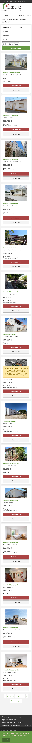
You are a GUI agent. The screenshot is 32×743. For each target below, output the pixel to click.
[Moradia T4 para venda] (16, 193)
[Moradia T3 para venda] (16, 454)
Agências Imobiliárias (9, 720)
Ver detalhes (16, 90)
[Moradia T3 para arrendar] (16, 62)
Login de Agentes (26, 725)
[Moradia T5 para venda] (16, 493)
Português (22, 15)
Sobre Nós (13, 1)
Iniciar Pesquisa (16, 48)
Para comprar (6, 717)
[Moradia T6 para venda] (16, 281)
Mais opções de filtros (10, 44)
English (28, 15)
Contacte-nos (21, 1)
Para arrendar (17, 717)
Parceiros (5, 1)
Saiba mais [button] (23, 735)
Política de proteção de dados (9, 729)
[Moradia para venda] (16, 237)
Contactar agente (16, 85)
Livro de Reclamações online (8, 730)
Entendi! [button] (6, 740)
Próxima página (16, 701)
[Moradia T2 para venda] (16, 105)
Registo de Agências (8, 722)
